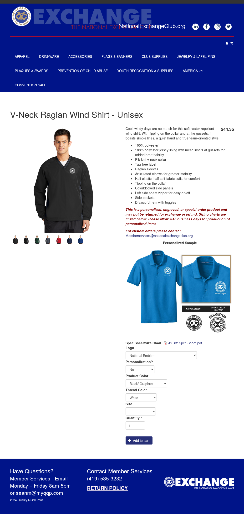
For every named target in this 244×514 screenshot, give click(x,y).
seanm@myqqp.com (39, 492)
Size (129, 403)
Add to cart (140, 440)
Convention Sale (30, 85)
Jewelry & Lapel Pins (196, 56)
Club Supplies (155, 56)
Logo (130, 347)
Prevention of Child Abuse (83, 70)
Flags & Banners (117, 56)
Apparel (22, 56)
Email (61, 478)
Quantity (134, 417)
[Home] (83, 17)
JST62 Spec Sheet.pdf (185, 343)
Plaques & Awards (31, 70)
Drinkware (49, 56)
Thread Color (136, 389)
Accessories (80, 56)
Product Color (137, 375)
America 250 (193, 70)
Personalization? (139, 361)
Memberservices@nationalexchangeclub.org (159, 235)
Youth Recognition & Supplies (145, 70)
